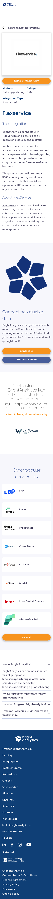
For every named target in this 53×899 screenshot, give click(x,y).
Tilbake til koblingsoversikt (23, 28)
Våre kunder (10, 787)
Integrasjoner (10, 762)
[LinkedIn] (4, 846)
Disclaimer (8, 889)
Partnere (7, 812)
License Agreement (14, 880)
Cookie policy (10, 894)
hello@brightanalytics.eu (17, 825)
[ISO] (13, 862)
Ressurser (8, 806)
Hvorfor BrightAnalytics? (17, 749)
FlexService (9, 205)
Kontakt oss (9, 774)
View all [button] (26, 637)
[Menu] (49, 5)
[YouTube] (28, 846)
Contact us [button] (26, 351)
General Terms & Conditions (19, 875)
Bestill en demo (12, 768)
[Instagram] (20, 846)
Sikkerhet (8, 793)
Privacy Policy (10, 884)
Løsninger (8, 755)
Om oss (7, 781)
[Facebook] (12, 846)
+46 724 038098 (12, 831)
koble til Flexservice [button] (26, 81)
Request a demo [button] (26, 360)
